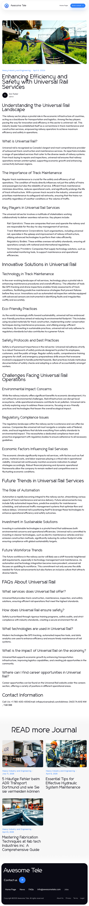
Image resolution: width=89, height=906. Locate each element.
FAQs (31, 889)
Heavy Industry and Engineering (16, 70)
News (22, 889)
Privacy (68, 898)
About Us (60, 898)
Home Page (10, 889)
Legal (82, 898)
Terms (75, 898)
